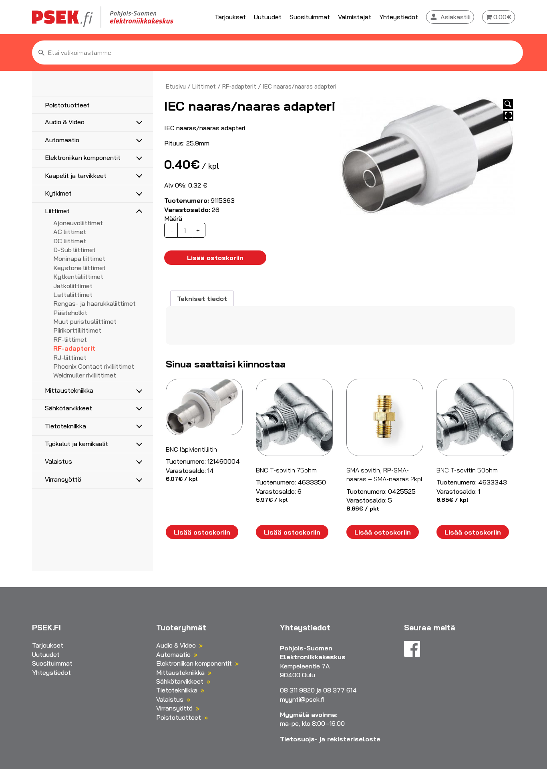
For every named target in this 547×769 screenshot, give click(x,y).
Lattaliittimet (73, 295)
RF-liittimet (70, 339)
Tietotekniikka (65, 426)
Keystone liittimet (79, 268)
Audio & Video (64, 122)
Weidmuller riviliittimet (84, 375)
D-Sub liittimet (74, 250)
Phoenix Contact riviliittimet (93, 366)
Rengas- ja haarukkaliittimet (94, 303)
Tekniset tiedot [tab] (202, 299)
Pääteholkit (70, 313)
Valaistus (58, 461)
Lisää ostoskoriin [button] (202, 532)
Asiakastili (455, 17)
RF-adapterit (74, 348)
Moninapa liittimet (79, 258)
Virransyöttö (63, 479)
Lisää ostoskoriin (215, 258)
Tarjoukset (230, 17)
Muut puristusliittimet (85, 321)
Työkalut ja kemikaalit (76, 444)
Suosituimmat (310, 17)
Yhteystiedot (398, 17)
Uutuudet (268, 17)
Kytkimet (58, 193)
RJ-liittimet (69, 357)
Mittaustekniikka (69, 390)
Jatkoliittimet (73, 286)
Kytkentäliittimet (78, 276)
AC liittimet (69, 232)
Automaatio (62, 140)
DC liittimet (69, 241)
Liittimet (57, 211)
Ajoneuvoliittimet (78, 223)
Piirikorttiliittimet (77, 330)
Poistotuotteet (67, 105)
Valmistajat (354, 17)
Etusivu (176, 86)
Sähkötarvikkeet (68, 408)
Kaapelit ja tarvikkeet (76, 176)
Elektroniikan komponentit (83, 157)
